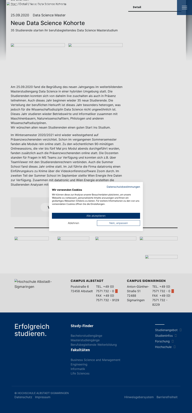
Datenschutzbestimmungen (123, 186)
